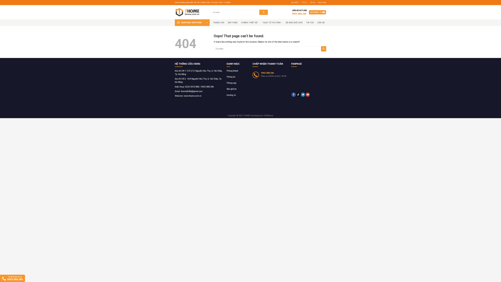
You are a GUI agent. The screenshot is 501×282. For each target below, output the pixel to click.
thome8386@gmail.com (191, 91)
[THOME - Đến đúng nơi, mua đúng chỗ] (188, 12)
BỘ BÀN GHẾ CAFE (294, 23)
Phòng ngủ (231, 83)
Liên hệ (312, 2)
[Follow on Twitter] (303, 94)
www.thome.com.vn (192, 96)
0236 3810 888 (192, 87)
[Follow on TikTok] (298, 94)
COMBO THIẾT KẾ (249, 23)
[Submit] (263, 12)
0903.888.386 (267, 73)
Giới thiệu (233, 23)
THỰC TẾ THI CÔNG (272, 23)
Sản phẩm (295, 2)
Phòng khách (232, 71)
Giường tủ (231, 95)
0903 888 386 (207, 87)
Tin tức (304, 2)
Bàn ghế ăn (232, 89)
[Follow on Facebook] (293, 94)
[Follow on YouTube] (308, 94)
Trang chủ (218, 23)
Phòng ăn (231, 77)
